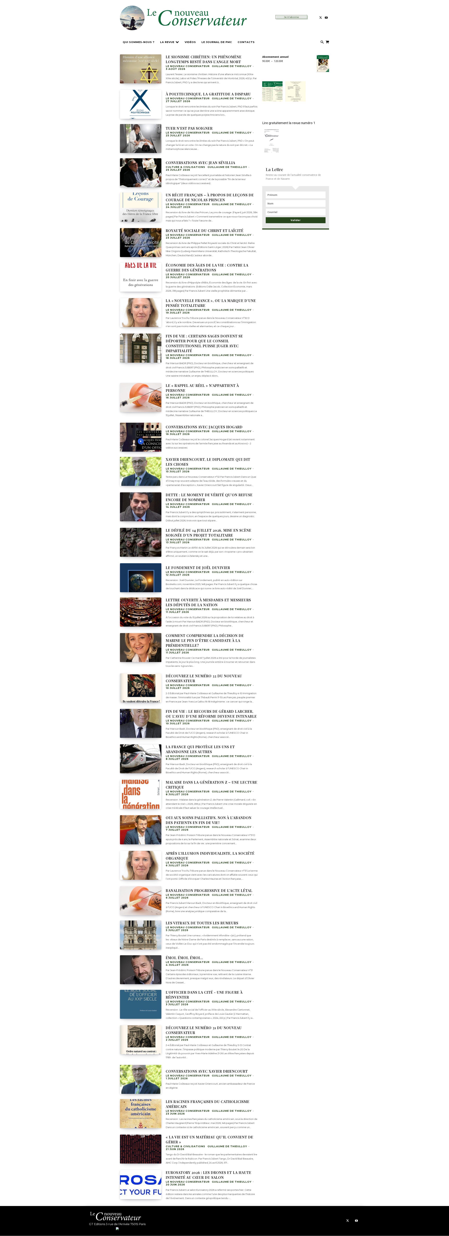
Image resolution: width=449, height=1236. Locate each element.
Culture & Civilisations (185, 167)
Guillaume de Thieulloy (232, 66)
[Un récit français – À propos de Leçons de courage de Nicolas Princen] (140, 206)
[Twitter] (320, 18)
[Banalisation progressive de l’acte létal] (140, 900)
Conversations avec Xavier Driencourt (207, 1071)
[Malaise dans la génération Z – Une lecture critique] (140, 794)
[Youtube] (326, 18)
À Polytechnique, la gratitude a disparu (208, 94)
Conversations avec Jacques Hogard (204, 426)
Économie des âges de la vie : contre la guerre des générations (207, 267)
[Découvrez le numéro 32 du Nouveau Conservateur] (140, 687)
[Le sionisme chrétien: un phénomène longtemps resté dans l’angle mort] (140, 68)
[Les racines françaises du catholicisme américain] (140, 1113)
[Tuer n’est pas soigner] (140, 138)
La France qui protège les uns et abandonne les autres (200, 749)
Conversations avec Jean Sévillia (200, 162)
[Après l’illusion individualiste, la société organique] (140, 865)
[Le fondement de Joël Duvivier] (140, 577)
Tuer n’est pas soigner (189, 128)
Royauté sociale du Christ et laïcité (204, 230)
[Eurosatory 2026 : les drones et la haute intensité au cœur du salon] (140, 1184)
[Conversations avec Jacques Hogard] (140, 437)
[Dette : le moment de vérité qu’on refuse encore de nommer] (140, 506)
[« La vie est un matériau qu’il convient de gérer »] (140, 1149)
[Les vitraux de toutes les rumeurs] (140, 935)
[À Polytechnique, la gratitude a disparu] (140, 104)
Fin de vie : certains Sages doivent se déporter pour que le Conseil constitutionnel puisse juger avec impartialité (204, 343)
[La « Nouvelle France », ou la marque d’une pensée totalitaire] (140, 312)
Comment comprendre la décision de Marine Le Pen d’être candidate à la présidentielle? (205, 640)
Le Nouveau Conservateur (188, 66)
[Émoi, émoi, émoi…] (140, 969)
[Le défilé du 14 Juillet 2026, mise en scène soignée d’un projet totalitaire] (140, 542)
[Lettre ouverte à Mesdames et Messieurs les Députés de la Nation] (140, 611)
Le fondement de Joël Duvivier (198, 567)
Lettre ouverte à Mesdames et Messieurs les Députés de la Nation (208, 602)
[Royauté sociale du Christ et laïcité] (140, 242)
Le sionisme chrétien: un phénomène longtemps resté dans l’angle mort (204, 59)
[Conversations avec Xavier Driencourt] (140, 1079)
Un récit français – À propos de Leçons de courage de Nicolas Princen (210, 197)
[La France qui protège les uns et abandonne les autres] (140, 758)
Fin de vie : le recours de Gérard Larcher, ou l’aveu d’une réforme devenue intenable (211, 714)
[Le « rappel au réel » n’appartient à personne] (140, 397)
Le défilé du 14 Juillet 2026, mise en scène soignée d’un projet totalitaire (208, 532)
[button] (322, 42)
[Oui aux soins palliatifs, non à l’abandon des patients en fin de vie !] (140, 829)
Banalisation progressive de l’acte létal (209, 890)
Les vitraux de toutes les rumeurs (202, 923)
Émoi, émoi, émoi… (184, 957)
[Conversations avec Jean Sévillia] (140, 172)
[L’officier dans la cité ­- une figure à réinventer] (140, 1004)
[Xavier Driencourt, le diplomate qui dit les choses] (140, 471)
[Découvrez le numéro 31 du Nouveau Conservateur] (140, 1039)
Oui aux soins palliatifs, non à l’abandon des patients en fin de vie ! (209, 820)
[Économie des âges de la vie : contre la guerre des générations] (140, 277)
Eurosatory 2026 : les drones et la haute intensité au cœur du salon (208, 1175)
